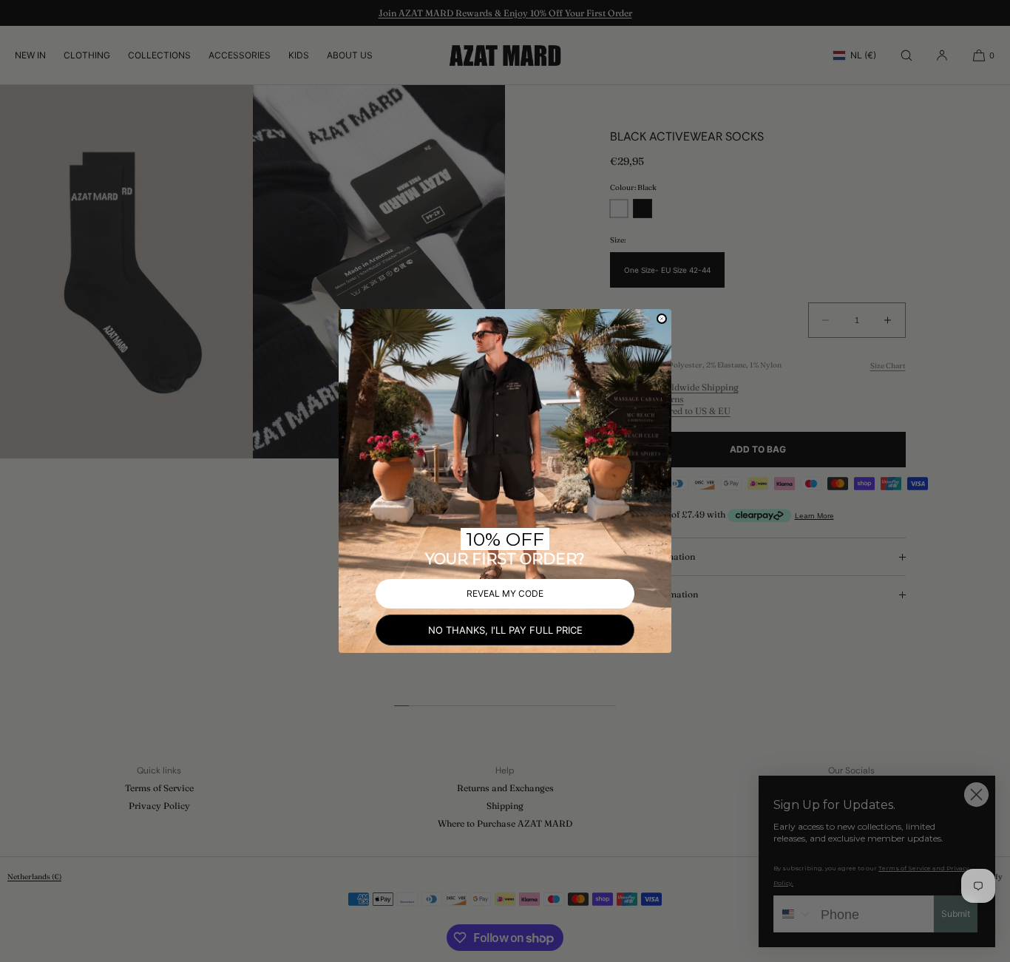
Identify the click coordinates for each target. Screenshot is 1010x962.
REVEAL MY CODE (505, 593)
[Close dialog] (661, 318)
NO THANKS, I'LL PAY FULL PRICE (505, 630)
